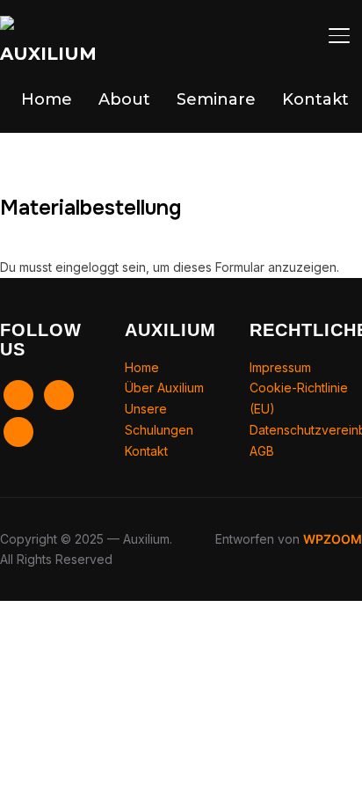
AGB (262, 450)
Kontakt (315, 99)
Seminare (216, 99)
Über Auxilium (164, 387)
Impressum (280, 367)
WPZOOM (332, 538)
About (124, 99)
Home (46, 99)
